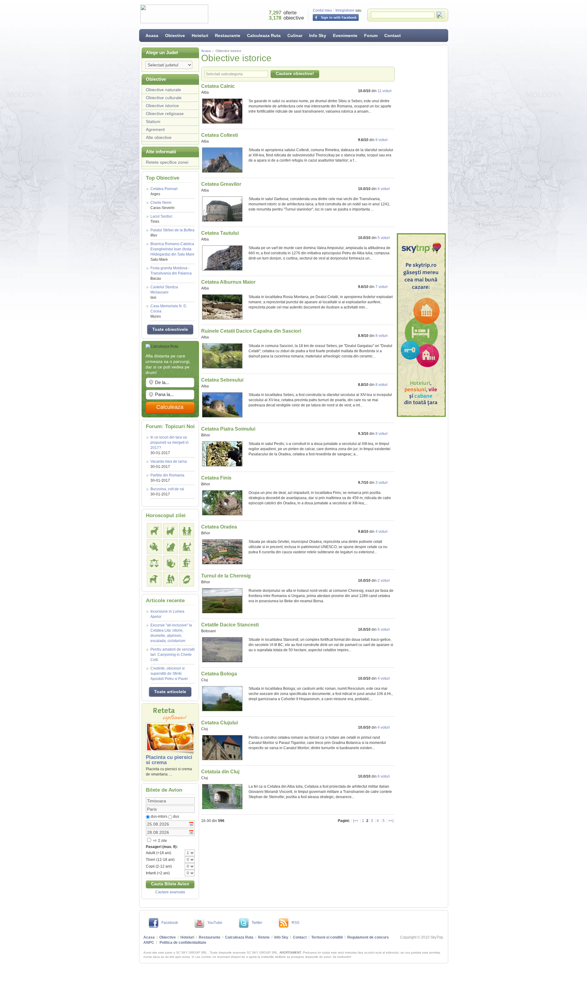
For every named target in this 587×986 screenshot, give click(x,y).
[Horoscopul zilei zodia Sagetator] (186, 562)
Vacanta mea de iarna (168, 461)
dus (176, 816)
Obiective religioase (165, 113)
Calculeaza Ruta (264, 35)
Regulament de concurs (368, 937)
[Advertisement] (421, 139)
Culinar (294, 35)
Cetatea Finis (216, 477)
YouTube (214, 923)
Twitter (257, 923)
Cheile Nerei (162, 205)
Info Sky (317, 35)
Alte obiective (159, 137)
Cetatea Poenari (164, 191)
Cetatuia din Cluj (220, 771)
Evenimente (345, 35)
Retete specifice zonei (167, 162)
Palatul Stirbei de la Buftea (172, 232)
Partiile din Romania (167, 475)
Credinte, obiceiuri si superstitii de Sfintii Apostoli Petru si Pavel (169, 673)
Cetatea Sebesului (222, 380)
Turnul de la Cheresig (226, 575)
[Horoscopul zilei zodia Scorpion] (170, 562)
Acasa (152, 35)
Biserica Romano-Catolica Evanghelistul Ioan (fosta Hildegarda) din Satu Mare (172, 252)
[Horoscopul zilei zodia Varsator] (170, 579)
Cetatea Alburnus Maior (228, 282)
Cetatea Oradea (219, 526)
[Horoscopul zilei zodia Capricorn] (154, 579)
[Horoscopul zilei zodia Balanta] (154, 562)
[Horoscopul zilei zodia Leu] (170, 546)
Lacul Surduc (161, 219)
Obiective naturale (163, 89)
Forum (371, 35)
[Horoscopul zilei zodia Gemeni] (186, 530)
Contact (392, 35)
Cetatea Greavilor (221, 184)
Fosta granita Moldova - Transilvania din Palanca (171, 273)
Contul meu (322, 10)
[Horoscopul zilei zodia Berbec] (154, 530)
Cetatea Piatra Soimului (228, 428)
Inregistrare (344, 10)
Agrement (155, 129)
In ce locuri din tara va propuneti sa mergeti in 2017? (169, 442)
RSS (295, 923)
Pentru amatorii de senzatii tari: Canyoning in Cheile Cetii (172, 654)
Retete (264, 937)
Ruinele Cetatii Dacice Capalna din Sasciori (251, 331)
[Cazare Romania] (421, 325)
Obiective (175, 35)
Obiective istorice (162, 105)
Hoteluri (200, 35)
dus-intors (159, 816)
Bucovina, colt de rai (167, 489)
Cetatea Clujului (219, 722)
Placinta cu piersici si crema (169, 759)
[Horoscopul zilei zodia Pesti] (186, 579)
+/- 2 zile (159, 840)
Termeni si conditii (327, 937)
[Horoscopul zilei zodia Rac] (154, 546)
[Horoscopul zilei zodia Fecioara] (186, 546)
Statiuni (153, 121)
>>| (390, 821)
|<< (355, 821)
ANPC (148, 942)
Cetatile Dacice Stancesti (230, 624)
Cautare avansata (170, 892)
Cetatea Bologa (219, 673)
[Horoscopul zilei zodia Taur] (170, 530)
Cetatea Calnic (218, 86)
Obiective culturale (164, 97)
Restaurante (227, 35)
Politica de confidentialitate (183, 942)
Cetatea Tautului (220, 233)
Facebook (169, 923)
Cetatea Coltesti (219, 135)
